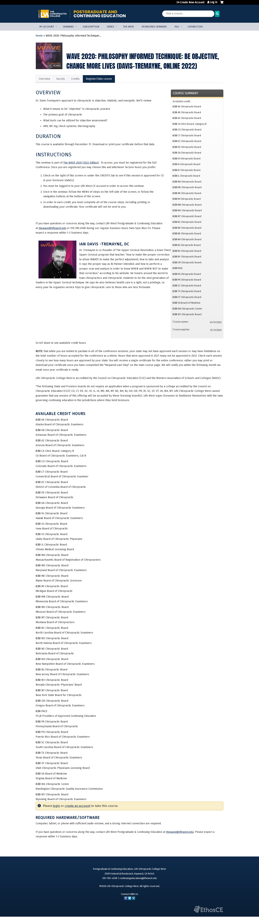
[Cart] (221, 4)
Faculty (60, 78)
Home (39, 35)
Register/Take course (99, 78)
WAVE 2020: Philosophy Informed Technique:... (73, 35)
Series (110, 26)
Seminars (68, 26)
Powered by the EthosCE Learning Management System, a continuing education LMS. (208, 909)
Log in (213, 2)
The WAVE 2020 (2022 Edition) (81, 162)
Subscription (91, 26)
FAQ (177, 26)
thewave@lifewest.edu (52, 228)
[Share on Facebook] (125, 899)
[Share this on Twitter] (129, 899)
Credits (75, 78)
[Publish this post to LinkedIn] (133, 899)
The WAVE (128, 26)
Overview (44, 78)
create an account (77, 806)
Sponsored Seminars (154, 26)
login (56, 806)
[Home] (82, 14)
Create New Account (192, 2)
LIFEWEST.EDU (195, 26)
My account (46, 26)
